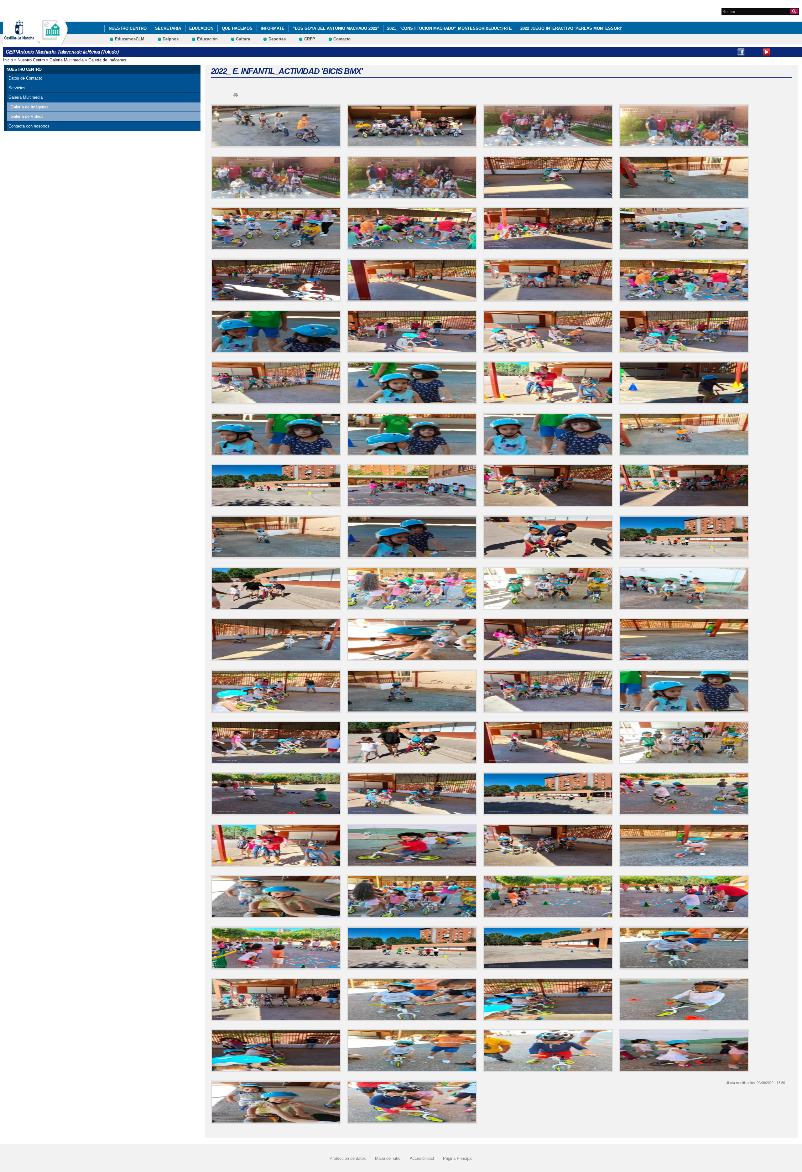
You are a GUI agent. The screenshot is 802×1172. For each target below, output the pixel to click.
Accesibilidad (422, 1158)
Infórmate (272, 28)
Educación (201, 28)
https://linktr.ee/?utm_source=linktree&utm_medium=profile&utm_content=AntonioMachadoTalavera (792, 52)
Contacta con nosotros (28, 126)
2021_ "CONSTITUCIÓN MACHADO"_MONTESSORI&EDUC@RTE (449, 28)
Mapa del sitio (387, 1158)
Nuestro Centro (128, 28)
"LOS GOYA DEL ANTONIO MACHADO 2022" (336, 28)
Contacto (342, 39)
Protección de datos (348, 1158)
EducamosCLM (129, 39)
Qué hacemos (237, 28)
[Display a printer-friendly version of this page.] (235, 95)
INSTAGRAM (754, 52)
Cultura (243, 39)
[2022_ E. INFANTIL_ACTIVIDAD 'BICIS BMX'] (275, 126)
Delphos (171, 39)
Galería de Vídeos (27, 116)
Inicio (8, 60)
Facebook (741, 52)
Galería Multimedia (66, 60)
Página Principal (457, 1158)
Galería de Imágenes (107, 60)
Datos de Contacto (25, 78)
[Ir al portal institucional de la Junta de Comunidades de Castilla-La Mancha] (27, 41)
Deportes (277, 39)
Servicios (16, 88)
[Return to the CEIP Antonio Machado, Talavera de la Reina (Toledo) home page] (52, 41)
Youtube (766, 52)
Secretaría (168, 28)
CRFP (309, 39)
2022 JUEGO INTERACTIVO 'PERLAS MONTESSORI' (571, 28)
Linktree (779, 52)
